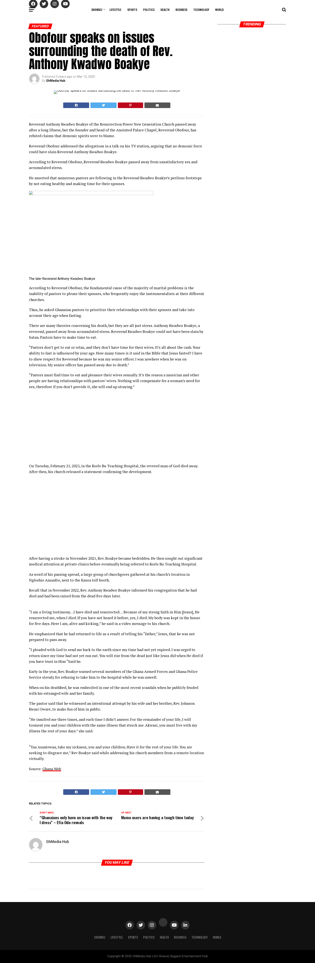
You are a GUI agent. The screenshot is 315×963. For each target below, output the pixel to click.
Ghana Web (51, 768)
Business (181, 9)
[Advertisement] (66, 516)
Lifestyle (115, 9)
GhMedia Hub (55, 80)
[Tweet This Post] (103, 105)
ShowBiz (96, 9)
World (219, 9)
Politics (148, 9)
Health (165, 9)
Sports (132, 9)
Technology (201, 9)
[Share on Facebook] (76, 105)
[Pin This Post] (130, 105)
